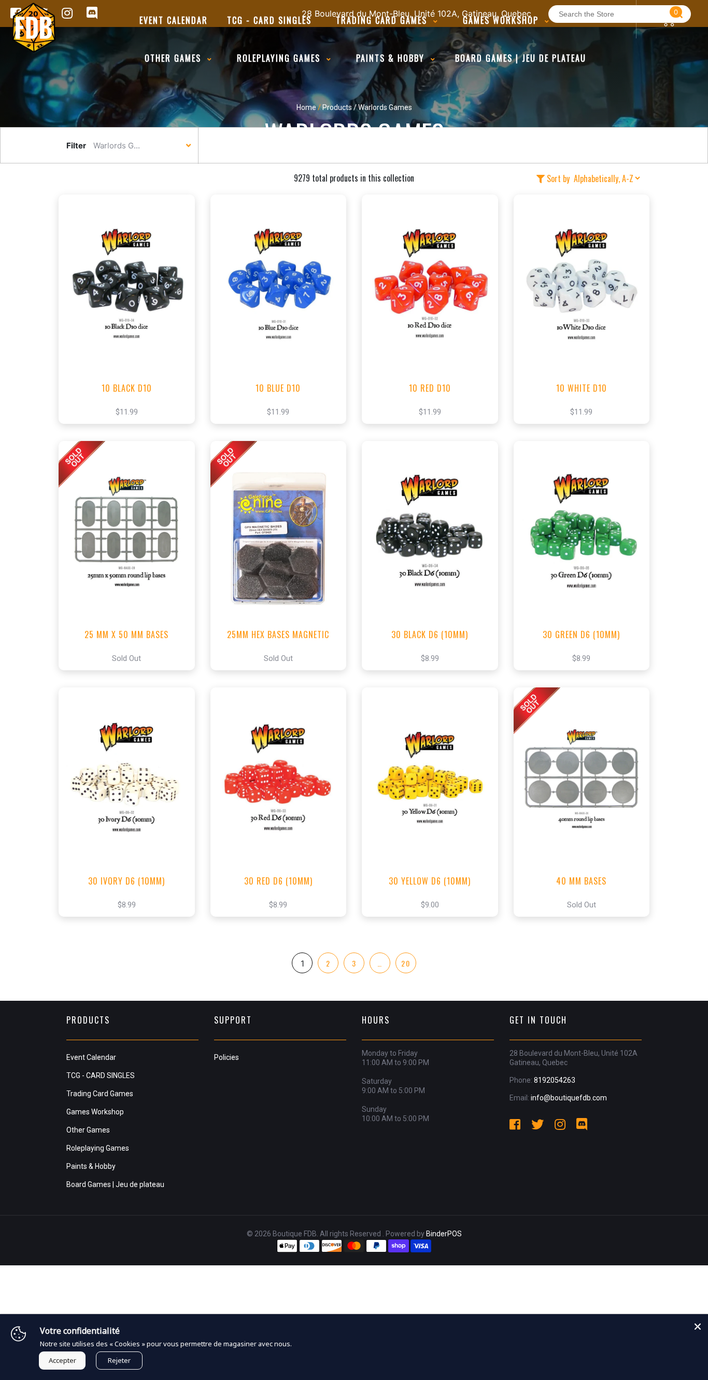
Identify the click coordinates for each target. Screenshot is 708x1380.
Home (306, 107)
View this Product (131, 325)
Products (337, 107)
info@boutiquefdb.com (569, 1098)
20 (405, 963)
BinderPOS (444, 1234)
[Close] (697, 1324)
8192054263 (554, 1080)
